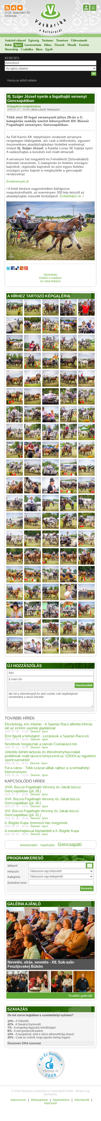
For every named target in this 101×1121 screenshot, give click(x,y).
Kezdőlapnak (14, 8)
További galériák (80, 995)
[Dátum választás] (89, 865)
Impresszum (18, 1100)
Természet (62, 40)
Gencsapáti (70, 844)
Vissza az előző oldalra (22, 80)
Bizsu (39, 49)
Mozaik (71, 45)
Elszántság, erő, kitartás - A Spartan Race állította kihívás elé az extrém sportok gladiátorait (49, 726)
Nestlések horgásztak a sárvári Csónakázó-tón (41, 744)
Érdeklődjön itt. (71, 196)
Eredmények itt (17, 181)
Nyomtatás (50, 274)
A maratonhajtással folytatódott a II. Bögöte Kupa (42, 831)
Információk (81, 1100)
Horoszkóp (11, 49)
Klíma (47, 45)
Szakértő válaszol (15, 40)
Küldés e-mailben (50, 278)
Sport (18, 45)
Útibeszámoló (79, 40)
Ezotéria (84, 45)
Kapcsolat (50, 1103)
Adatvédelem (61, 1100)
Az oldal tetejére (50, 281)
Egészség (33, 40)
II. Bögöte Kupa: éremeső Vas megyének (36, 823)
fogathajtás (48, 845)
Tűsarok (59, 45)
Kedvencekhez (20, 8)
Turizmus (47, 40)
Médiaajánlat (39, 1100)
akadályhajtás (29, 845)
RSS (8, 8)
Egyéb (49, 49)
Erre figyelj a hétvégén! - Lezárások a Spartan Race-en (47, 736)
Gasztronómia (32, 45)
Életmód (35, 731)
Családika (27, 49)
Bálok (8, 45)
